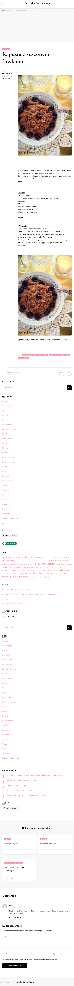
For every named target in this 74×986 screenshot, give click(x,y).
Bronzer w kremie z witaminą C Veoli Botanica (25, 780)
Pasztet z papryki (48, 843)
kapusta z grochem (62, 170)
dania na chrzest (46, 558)
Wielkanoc (25, 576)
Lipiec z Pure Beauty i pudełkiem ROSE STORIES (26, 795)
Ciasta (4, 410)
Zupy (4, 523)
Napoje (5, 448)
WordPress (4, 982)
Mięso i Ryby (7, 438)
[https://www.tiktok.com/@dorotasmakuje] (9, 617)
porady (18, 574)
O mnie (5, 599)
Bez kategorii (7, 406)
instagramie (55, 339)
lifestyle (27, 570)
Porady (5, 467)
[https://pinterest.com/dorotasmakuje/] (13, 617)
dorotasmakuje (7, 73)
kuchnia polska (15, 570)
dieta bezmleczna (16, 564)
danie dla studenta (43, 561)
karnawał (39, 567)
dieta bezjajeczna (6, 564)
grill (20, 567)
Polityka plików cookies (11, 603)
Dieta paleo (66, 355)
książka (59, 567)
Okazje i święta (8, 457)
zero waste (39, 577)
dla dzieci (14, 567)
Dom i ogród (7, 420)
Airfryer (5, 401)
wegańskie (62, 574)
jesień (35, 567)
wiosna (33, 577)
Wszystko (6, 513)
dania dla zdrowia (41, 355)
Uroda (4, 504)
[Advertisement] (37, 27)
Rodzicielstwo (7, 481)
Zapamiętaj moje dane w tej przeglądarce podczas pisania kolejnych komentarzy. (31, 960)
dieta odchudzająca (44, 563)
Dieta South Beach (60, 564)
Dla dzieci (6, 415)
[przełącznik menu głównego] (2, 4)
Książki (5, 434)
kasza (44, 567)
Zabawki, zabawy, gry (10, 518)
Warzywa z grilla (11, 843)
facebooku (46, 339)
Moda (4, 443)
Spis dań (5, 495)
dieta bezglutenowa (59, 560)
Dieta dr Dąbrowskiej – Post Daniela (16, 589)
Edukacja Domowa (9, 429)
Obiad (4, 453)
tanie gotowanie (39, 573)
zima (43, 577)
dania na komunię (20, 561)
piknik (13, 574)
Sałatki (4, 485)
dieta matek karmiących (27, 564)
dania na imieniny (57, 558)
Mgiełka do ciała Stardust (17, 785)
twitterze (64, 339)
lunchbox (33, 570)
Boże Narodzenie (28, 355)
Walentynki (53, 574)
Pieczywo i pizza (8, 462)
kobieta (48, 567)
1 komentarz (8, 78)
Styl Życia (6, 499)
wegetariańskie (23, 358)
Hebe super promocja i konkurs (19, 790)
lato (23, 570)
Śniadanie (6, 490)
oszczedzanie (6, 574)
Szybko (24, 573)
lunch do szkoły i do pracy (46, 570)
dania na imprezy (54, 355)
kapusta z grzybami (44, 170)
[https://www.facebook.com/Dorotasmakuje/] (4, 617)
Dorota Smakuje (8, 424)
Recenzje (5, 476)
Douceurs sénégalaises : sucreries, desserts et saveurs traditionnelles (29, 594)
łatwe (47, 577)
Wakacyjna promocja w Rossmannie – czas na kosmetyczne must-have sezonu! (37, 775)
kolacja (53, 567)
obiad (59, 570)
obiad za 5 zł (65, 570)
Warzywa (6, 49)
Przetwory (6, 471)
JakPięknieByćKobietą (27, 567)
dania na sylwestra (31, 561)
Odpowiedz (17, 918)
